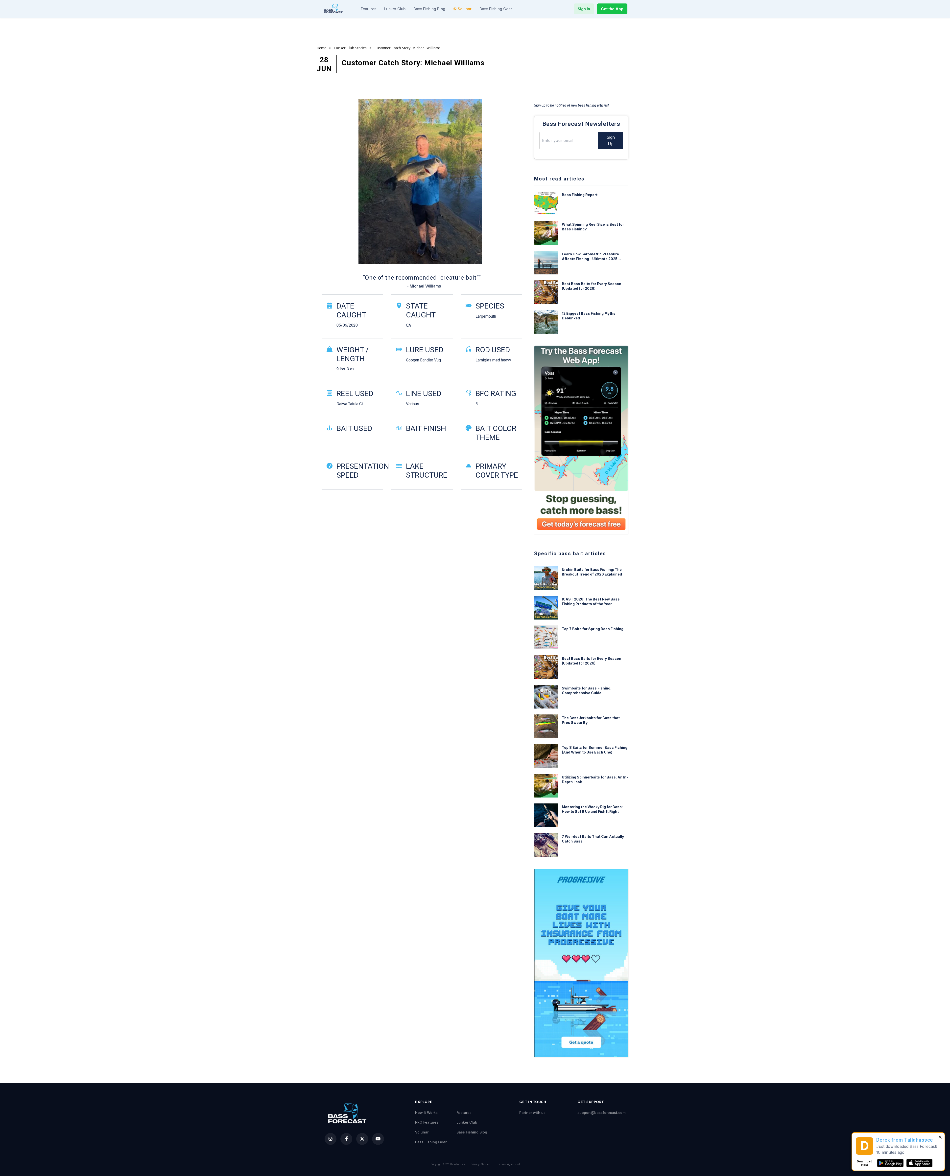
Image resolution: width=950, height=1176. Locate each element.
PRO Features (426, 1122)
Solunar (465, 8)
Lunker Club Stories (350, 47)
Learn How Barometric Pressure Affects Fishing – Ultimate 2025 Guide (590, 256)
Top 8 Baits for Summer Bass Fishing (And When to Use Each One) (594, 749)
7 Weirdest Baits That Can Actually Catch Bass (593, 838)
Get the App (612, 8)
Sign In (584, 8)
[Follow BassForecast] (330, 1139)
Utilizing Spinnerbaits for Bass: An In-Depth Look (595, 779)
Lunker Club (394, 8)
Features (368, 8)
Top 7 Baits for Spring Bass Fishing (592, 629)
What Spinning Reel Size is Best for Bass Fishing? (593, 226)
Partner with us (532, 1112)
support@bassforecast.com (601, 1112)
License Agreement (509, 1164)
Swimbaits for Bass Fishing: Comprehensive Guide (586, 690)
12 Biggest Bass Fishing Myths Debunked (589, 315)
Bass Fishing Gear (495, 8)
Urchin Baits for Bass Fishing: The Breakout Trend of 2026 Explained (592, 571)
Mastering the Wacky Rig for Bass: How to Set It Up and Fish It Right (592, 809)
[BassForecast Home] (334, 8)
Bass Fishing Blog (429, 8)
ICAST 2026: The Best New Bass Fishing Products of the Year (591, 601)
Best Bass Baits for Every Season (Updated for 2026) (591, 286)
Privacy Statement (481, 1164)
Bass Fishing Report (579, 195)
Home (321, 47)
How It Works (426, 1112)
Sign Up (611, 140)
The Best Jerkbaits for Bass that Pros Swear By (591, 720)
